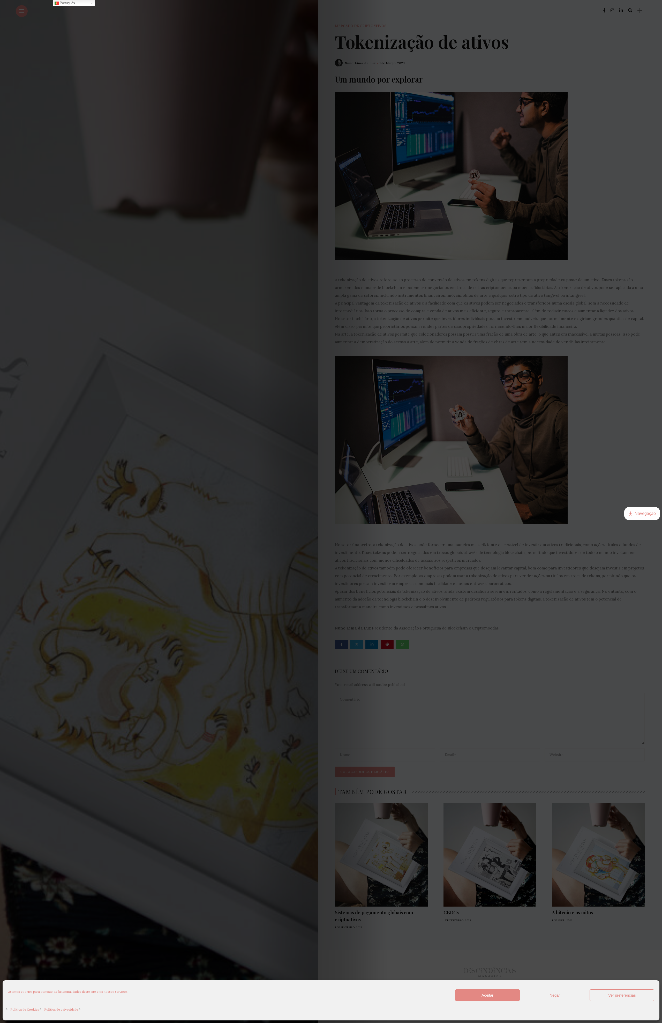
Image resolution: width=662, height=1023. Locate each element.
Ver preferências (622, 995)
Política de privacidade (61, 1009)
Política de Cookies (24, 1009)
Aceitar (487, 995)
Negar (555, 995)
